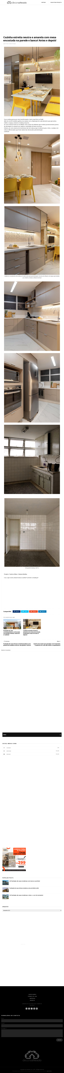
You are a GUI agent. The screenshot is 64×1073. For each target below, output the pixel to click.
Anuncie (32, 1000)
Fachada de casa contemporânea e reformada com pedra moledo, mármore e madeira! (11, 633)
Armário (21, 605)
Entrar (44, 2)
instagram (32, 750)
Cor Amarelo (30, 605)
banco (26, 605)
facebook (32, 747)
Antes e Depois (10, 605)
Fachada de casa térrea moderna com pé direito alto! (24, 888)
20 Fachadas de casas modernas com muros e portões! (24, 881)
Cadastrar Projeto (56, 2)
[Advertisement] (32, 20)
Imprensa (32, 998)
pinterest (32, 754)
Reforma (47, 605)
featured (40, 605)
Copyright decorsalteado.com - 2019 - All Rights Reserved (32, 1069)
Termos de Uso (32, 996)
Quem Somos (32, 994)
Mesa (44, 605)
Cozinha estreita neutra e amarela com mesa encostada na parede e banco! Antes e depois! (31, 633)
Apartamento (16, 605)
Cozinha (35, 605)
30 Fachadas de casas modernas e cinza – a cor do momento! (26, 895)
